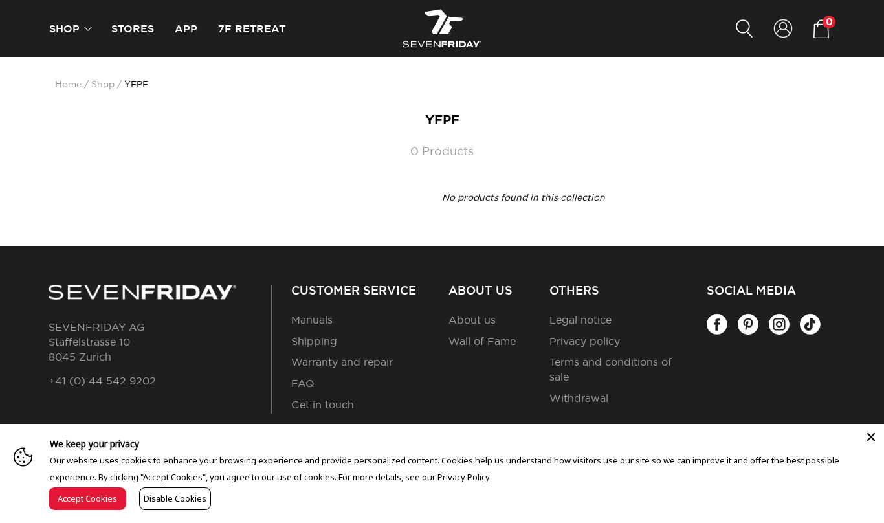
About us (472, 320)
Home (68, 84)
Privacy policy (584, 342)
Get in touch (322, 405)
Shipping (314, 342)
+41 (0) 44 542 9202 (102, 381)
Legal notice (580, 320)
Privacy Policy (463, 477)
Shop (64, 29)
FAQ (303, 384)
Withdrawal (578, 399)
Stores (132, 29)
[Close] (871, 436)
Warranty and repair (342, 362)
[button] (88, 29)
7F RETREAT (251, 29)
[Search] (744, 28)
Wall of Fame (482, 342)
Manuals (312, 320)
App (186, 29)
